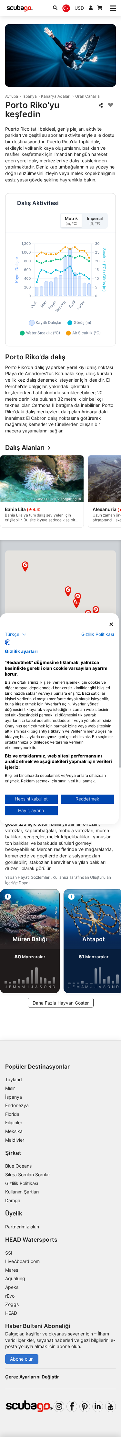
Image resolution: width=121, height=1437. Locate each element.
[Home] (20, 8)
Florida (12, 1114)
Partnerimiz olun (22, 1226)
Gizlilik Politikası (21, 1183)
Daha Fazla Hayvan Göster (61, 1003)
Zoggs (12, 1304)
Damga (12, 1200)
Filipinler (13, 1122)
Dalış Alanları (25, 448)
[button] (96, 611)
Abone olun (22, 1359)
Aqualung (15, 1278)
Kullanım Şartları (22, 1191)
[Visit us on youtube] (110, 1406)
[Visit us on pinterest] (84, 1406)
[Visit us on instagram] (59, 1406)
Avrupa (11, 96)
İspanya (30, 96)
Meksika (14, 1131)
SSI (8, 1253)
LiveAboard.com (22, 1261)
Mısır (10, 1088)
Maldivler (14, 1140)
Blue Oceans (18, 1166)
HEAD (11, 1313)
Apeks (11, 1287)
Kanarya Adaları (56, 96)
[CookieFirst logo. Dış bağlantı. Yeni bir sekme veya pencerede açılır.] (7, 642)
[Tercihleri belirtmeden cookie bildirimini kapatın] (111, 624)
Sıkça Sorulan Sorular (27, 1174)
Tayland (13, 1079)
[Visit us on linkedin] (97, 1406)
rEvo (10, 1296)
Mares (11, 1270)
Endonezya (17, 1105)
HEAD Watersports (31, 1239)
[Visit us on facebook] (71, 1406)
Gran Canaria (87, 96)
